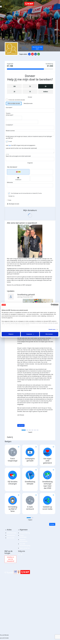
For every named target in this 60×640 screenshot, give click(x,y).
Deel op (20, 425)
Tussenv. (8, 113)
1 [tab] (29, 517)
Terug (9, 200)
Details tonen (52, 329)
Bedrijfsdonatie (28, 103)
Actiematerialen (11, 533)
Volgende (30, 163)
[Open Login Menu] (1, 6)
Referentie (10, 182)
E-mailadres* (9, 125)
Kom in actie (10, 538)
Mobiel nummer (10, 130)
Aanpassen (29, 334)
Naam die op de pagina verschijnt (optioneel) (18, 156)
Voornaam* (9, 107)
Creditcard (18, 179)
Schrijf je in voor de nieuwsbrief (10, 559)
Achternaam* (9, 115)
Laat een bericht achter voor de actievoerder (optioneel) (21, 148)
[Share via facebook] (29, 54)
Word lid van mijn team (37, 48)
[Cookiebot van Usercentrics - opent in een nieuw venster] (52, 305)
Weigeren (11, 334)
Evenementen (11, 535)
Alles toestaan (49, 334)
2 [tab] (32, 517)
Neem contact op (25, 548)
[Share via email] (32, 54)
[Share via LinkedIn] (35, 54)
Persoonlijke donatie (14, 103)
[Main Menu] (0, 1)
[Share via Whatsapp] (38, 54)
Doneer (52, 524)
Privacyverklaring (25, 533)
